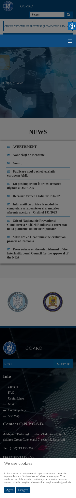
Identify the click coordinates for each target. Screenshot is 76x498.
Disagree (23, 490)
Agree (9, 490)
